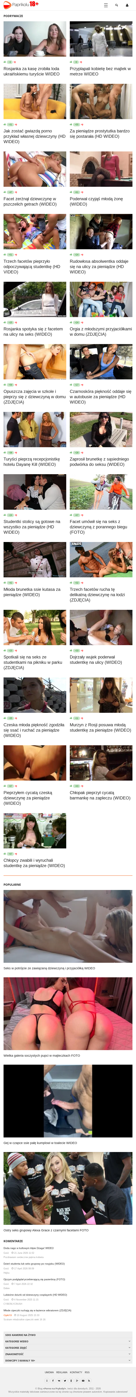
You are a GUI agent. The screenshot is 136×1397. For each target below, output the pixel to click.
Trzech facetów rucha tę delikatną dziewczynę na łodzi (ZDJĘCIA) (97, 594)
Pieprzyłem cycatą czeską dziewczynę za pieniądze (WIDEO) (28, 798)
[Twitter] (65, 1380)
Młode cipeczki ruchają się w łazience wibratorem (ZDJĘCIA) (37, 1310)
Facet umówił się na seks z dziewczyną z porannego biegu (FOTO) (98, 527)
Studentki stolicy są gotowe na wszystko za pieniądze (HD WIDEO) (32, 527)
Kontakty (76, 1372)
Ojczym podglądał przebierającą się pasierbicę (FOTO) (34, 1279)
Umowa (49, 1372)
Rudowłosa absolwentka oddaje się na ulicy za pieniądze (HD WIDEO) (99, 266)
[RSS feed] (89, 1380)
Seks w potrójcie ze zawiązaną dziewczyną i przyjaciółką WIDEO (49, 968)
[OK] (71, 1380)
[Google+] (77, 1380)
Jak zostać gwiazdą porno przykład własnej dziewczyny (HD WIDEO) (35, 136)
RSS (87, 1372)
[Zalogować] (127, 5)
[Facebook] (53, 1380)
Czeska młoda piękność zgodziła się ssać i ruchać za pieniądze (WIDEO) (34, 730)
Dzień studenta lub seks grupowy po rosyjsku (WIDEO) (34, 1263)
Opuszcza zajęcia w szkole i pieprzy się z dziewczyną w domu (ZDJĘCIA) (35, 396)
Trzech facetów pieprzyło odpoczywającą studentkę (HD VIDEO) (32, 266)
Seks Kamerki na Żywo (20, 1335)
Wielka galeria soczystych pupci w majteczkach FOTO (42, 1055)
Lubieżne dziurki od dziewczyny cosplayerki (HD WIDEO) (35, 1294)
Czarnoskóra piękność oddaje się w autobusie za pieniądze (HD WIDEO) (100, 396)
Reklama (61, 1372)
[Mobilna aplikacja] (47, 1380)
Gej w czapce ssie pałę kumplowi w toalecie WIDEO (40, 1143)
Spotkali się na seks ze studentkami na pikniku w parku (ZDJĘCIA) (33, 662)
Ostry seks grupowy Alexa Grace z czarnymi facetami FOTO (46, 1230)
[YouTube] (83, 1380)
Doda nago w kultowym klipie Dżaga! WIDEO (29, 1248)
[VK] (59, 1380)
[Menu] (106, 5)
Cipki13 (8, 1315)
